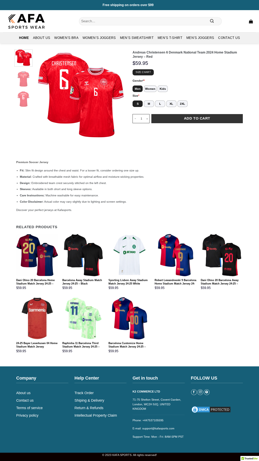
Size (136, 95)
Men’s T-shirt (170, 38)
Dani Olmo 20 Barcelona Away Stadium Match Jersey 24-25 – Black (220, 284)
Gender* (139, 80)
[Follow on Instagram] (200, 392)
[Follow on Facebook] (194, 392)
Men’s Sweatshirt (137, 38)
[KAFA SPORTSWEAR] (26, 21)
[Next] (119, 95)
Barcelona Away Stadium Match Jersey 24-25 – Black (82, 282)
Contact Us (229, 38)
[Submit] (212, 21)
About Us (41, 38)
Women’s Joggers (99, 38)
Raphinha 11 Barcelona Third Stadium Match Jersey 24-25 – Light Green (81, 347)
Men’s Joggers (200, 38)
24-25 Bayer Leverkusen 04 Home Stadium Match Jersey (36, 345)
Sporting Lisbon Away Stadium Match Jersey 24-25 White (128, 282)
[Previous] (42, 95)
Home (24, 38)
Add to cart (197, 118)
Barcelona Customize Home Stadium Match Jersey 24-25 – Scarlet (127, 347)
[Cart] (251, 21)
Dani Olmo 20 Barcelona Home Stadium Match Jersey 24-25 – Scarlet (35, 284)
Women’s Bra (66, 38)
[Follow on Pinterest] (207, 392)
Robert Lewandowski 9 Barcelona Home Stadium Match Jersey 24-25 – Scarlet (175, 284)
